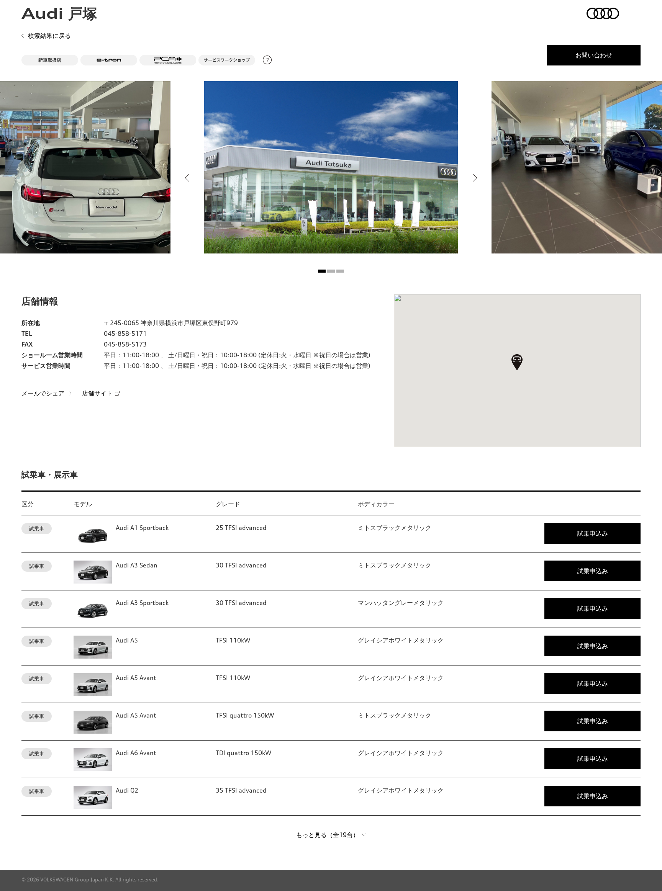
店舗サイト (97, 393)
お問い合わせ (593, 55)
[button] (322, 271)
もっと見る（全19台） (327, 835)
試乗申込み (592, 533)
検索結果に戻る (49, 35)
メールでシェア (42, 393)
